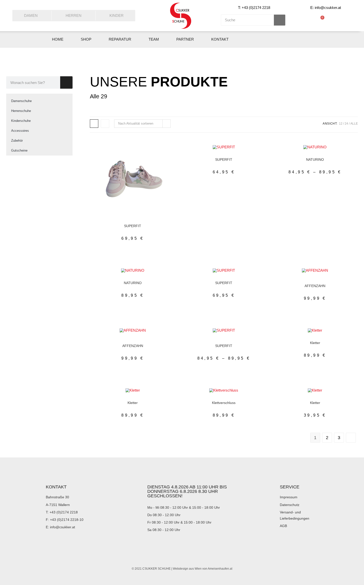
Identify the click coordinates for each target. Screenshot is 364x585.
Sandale (330, 398)
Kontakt (220, 39)
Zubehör (17, 140)
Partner (185, 39)
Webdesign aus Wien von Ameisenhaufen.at (202, 568)
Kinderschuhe (21, 121)
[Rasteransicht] (94, 123)
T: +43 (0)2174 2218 (254, 7)
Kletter (325, 155)
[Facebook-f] (304, 39)
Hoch (117, 279)
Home (57, 39)
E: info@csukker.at (325, 7)
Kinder (116, 15)
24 (346, 123)
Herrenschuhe (21, 111)
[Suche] (279, 20)
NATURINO (315, 159)
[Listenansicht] (105, 123)
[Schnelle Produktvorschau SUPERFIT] (165, 154)
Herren (73, 15)
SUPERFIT (132, 226)
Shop (86, 39)
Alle (354, 123)
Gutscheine (19, 150)
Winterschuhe (315, 282)
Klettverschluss (223, 403)
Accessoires (20, 131)
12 (340, 123)
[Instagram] (315, 39)
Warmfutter (330, 279)
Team (154, 39)
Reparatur (120, 39)
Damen (31, 15)
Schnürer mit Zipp (143, 222)
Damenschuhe (21, 101)
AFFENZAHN (315, 286)
